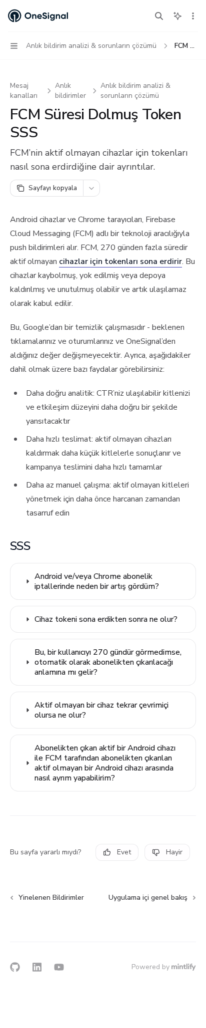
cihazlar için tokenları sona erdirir (120, 261)
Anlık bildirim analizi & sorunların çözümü (135, 90)
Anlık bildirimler (70, 90)
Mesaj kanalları (24, 90)
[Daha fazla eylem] (193, 16)
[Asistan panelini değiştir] (177, 15)
